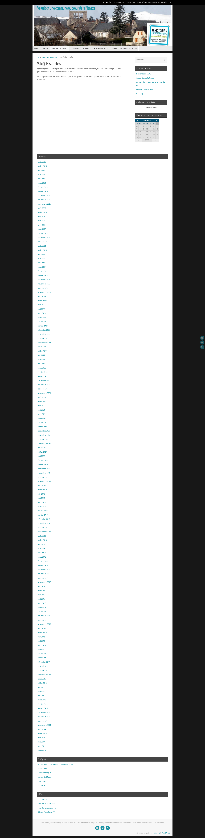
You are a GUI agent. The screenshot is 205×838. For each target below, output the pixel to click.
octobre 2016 (43, 620)
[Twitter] (107, 2)
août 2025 (42, 208)
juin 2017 (41, 595)
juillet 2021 (42, 401)
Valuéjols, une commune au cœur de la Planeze (66, 8)
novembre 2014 (44, 717)
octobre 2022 (43, 338)
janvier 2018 (43, 565)
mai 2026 (41, 175)
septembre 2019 (44, 481)
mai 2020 (41, 456)
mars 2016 (42, 649)
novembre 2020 (44, 435)
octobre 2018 (43, 528)
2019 (138, 140)
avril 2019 (42, 502)
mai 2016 (41, 641)
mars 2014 (42, 750)
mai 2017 (41, 599)
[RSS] (110, 2)
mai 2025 (41, 221)
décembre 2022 (44, 330)
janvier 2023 (43, 326)
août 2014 (42, 729)
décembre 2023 (44, 280)
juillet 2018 (42, 540)
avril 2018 (42, 553)
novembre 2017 (44, 574)
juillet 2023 (42, 301)
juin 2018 (41, 544)
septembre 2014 (44, 725)
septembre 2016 (44, 624)
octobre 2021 (43, 389)
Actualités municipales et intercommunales (152, 2)
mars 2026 (42, 183)
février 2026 (42, 187)
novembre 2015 (44, 666)
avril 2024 (42, 263)
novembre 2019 (44, 473)
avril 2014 (42, 746)
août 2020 (42, 448)
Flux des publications (46, 804)
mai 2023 (41, 309)
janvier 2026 (43, 191)
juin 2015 (41, 687)
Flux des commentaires (47, 808)
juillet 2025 (42, 212)
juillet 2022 (42, 351)
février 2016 (42, 654)
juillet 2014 (42, 733)
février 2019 (42, 511)
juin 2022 (41, 355)
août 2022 (42, 347)
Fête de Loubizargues (145, 89)
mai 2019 (41, 498)
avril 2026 (42, 179)
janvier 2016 (43, 658)
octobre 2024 (43, 242)
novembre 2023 (44, 284)
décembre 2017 (44, 570)
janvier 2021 (43, 427)
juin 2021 (41, 406)
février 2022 (42, 372)
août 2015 (42, 679)
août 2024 (42, 246)
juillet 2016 (42, 633)
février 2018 (42, 561)
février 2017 (42, 612)
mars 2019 (42, 506)
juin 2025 (41, 217)
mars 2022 (42, 368)
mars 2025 (42, 229)
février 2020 (42, 460)
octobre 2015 (43, 670)
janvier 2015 (43, 708)
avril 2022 (42, 364)
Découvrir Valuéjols (49, 57)
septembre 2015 (44, 675)
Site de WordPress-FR (46, 812)
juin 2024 (41, 254)
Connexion (42, 799)
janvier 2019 (43, 515)
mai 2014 (41, 742)
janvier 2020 (43, 464)
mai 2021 (41, 410)
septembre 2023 (44, 292)
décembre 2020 (44, 431)
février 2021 (42, 422)
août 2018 (42, 536)
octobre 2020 (43, 439)
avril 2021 (42, 414)
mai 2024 (41, 259)
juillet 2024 (42, 250)
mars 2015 (42, 700)
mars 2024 (42, 267)
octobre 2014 (43, 721)
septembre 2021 (44, 393)
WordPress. (166, 833)
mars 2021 (42, 418)
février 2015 (42, 704)
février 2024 (42, 271)
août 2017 (42, 586)
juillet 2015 (42, 683)
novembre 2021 (44, 385)
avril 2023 (42, 313)
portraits (41, 785)
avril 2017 (42, 603)
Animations (131, 2)
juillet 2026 (42, 166)
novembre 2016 (44, 616)
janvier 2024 (43, 275)
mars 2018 (42, 557)
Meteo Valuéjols (151, 107)
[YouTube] (103, 2)
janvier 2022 (43, 376)
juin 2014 (41, 738)
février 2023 (42, 322)
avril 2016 (42, 645)
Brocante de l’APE (143, 74)
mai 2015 (41, 691)
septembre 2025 (44, 204)
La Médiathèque (44, 773)
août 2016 (42, 628)
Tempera (156, 833)
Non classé (42, 781)
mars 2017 (42, 607)
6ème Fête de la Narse (145, 78)
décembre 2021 (44, 380)
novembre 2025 (44, 200)
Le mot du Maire (119, 2)
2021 (155, 140)
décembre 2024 (44, 238)
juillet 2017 (42, 591)
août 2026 (42, 162)
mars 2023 (42, 317)
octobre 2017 (43, 578)
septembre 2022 (44, 343)
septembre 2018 (44, 532)
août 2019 (42, 486)
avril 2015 (42, 696)
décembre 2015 (44, 662)
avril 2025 (42, 225)
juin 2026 (41, 170)
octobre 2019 (43, 477)
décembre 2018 (44, 519)
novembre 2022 (44, 334)
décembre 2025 (44, 195)
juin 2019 (41, 494)
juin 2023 (41, 305)
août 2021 (42, 397)
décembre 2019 (44, 469)
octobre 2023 (43, 288)
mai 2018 (41, 548)
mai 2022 (41, 359)
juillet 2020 (42, 452)
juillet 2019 (42, 490)
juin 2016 (41, 637)
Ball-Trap (139, 94)
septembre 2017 (44, 582)
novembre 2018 (44, 523)
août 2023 (42, 296)
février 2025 (42, 233)
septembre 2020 (44, 443)
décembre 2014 (44, 712)
